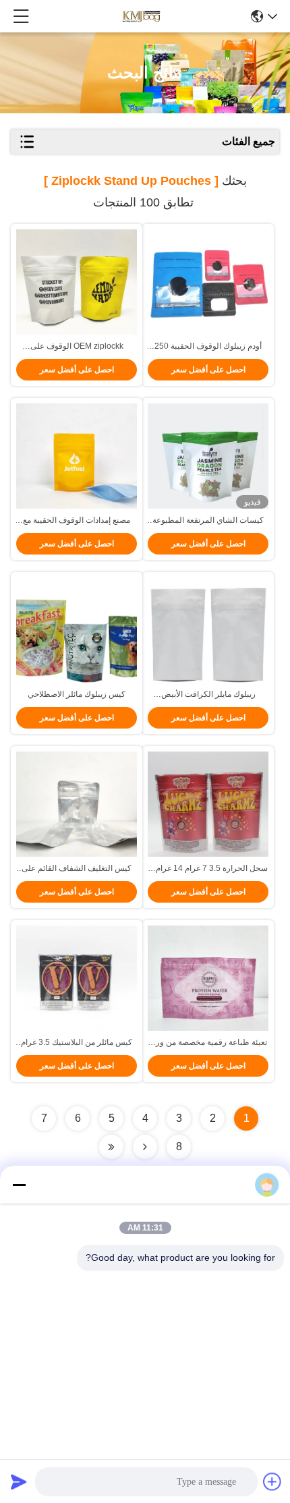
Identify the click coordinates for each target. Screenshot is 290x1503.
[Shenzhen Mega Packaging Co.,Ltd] (140, 16)
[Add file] (272, 1481)
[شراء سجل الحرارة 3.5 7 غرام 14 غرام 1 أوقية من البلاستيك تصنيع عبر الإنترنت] (208, 810)
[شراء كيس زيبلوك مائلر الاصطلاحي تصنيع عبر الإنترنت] (76, 635)
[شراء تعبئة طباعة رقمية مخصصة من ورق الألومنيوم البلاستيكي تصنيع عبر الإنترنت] (208, 984)
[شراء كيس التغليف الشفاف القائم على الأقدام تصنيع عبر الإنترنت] (76, 810)
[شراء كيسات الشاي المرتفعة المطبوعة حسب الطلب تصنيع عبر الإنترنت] (208, 461)
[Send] (19, 1481)
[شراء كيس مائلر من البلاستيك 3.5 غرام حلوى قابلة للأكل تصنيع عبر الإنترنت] (76, 984)
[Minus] (19, 1184)
